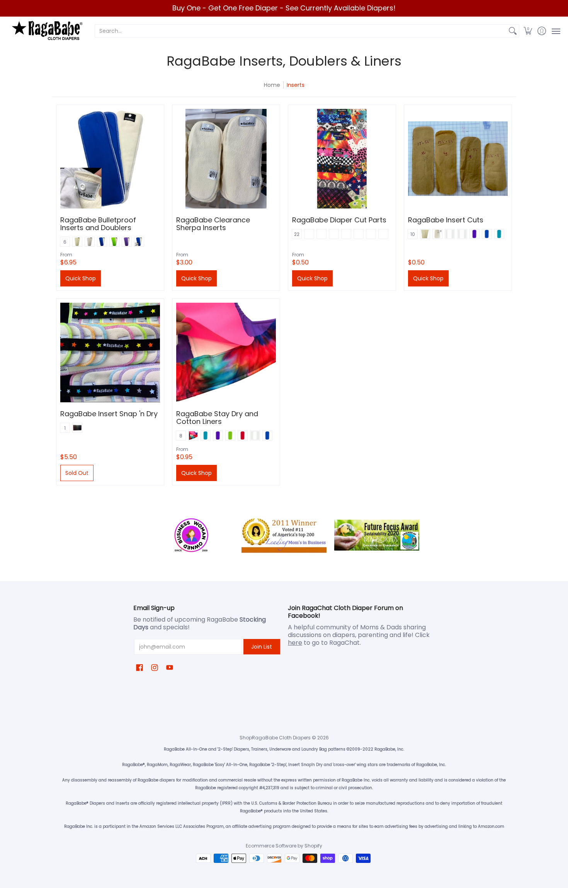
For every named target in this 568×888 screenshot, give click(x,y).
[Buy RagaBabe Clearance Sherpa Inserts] (226, 158)
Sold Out (76, 473)
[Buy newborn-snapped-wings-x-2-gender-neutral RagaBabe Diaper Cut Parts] (342, 158)
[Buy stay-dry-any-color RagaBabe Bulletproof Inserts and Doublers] (110, 158)
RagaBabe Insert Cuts (445, 220)
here (295, 642)
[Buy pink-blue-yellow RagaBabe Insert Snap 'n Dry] (110, 352)
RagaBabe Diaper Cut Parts (339, 220)
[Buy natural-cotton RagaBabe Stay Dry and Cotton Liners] (226, 352)
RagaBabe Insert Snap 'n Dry (109, 414)
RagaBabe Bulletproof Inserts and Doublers (98, 223)
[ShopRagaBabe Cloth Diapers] (46, 31)
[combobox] (301, 31)
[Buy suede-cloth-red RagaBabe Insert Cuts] (458, 158)
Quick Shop (80, 278)
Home (272, 85)
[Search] (513, 31)
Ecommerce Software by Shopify (284, 845)
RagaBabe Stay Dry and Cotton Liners (217, 417)
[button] (528, 31)
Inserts (295, 85)
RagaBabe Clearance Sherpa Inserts (213, 223)
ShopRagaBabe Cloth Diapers (275, 737)
